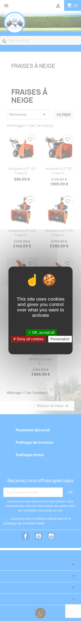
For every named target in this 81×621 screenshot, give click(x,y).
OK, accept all (42, 332)
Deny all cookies (29, 339)
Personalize (60, 339)
